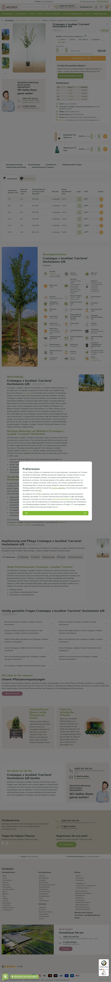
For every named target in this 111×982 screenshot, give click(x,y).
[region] (55, 491)
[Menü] (107, 960)
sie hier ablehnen (59, 488)
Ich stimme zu (44, 52)
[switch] (104, 973)
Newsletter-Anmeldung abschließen (55, 56)
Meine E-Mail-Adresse (44, 44)
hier (40, 490)
